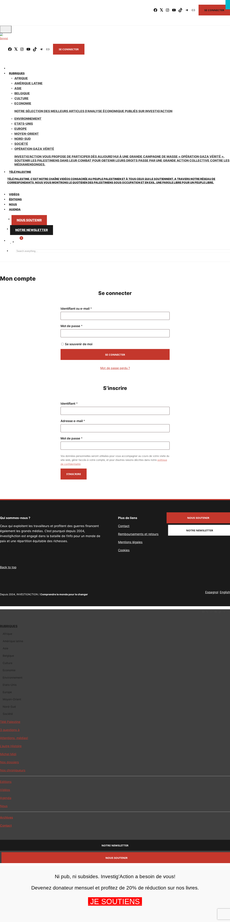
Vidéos (5, 790)
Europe (20, 129)
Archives (6, 817)
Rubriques (17, 73)
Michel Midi (8, 754)
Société (21, 144)
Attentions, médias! (14, 738)
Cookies (124, 550)
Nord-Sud (22, 139)
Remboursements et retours (138, 534)
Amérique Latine (28, 83)
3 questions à (10, 730)
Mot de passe (80, 326)
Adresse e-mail (81, 421)
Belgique (22, 93)
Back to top (8, 567)
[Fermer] (228, 4)
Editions (6, 782)
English (225, 592)
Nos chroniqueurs (12, 770)
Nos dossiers (9, 762)
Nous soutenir (29, 220)
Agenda (15, 209)
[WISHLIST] (10, 241)
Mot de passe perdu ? (115, 368)
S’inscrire (73, 474)
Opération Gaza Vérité (121, 156)
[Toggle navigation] (6, 29)
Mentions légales (130, 542)
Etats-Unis (23, 123)
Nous (4, 806)
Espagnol (211, 592)
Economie (9, 670)
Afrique (21, 78)
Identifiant (77, 403)
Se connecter (214, 10)
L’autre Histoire (11, 746)
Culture (21, 98)
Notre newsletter (31, 230)
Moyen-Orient (26, 134)
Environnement (28, 118)
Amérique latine (13, 641)
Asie (18, 88)
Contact (123, 526)
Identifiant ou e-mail (84, 308)
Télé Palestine (111, 177)
